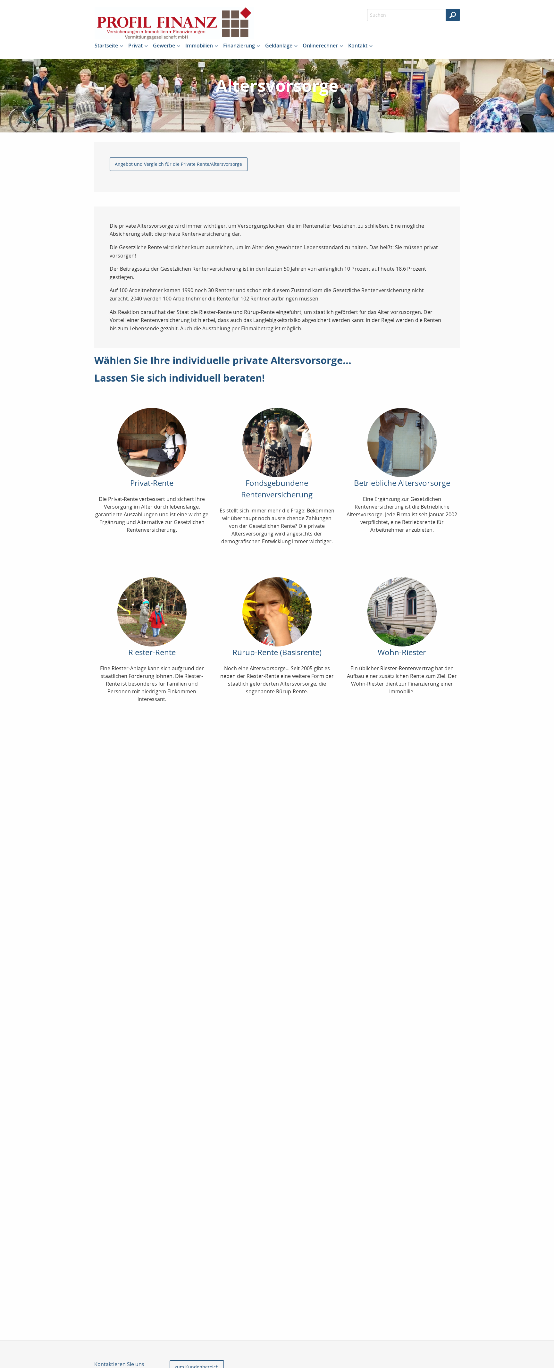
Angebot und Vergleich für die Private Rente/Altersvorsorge (178, 164)
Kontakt (357, 45)
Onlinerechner (320, 45)
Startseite (106, 45)
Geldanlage (278, 45)
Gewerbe (164, 45)
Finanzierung (239, 45)
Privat (135, 45)
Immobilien (199, 45)
